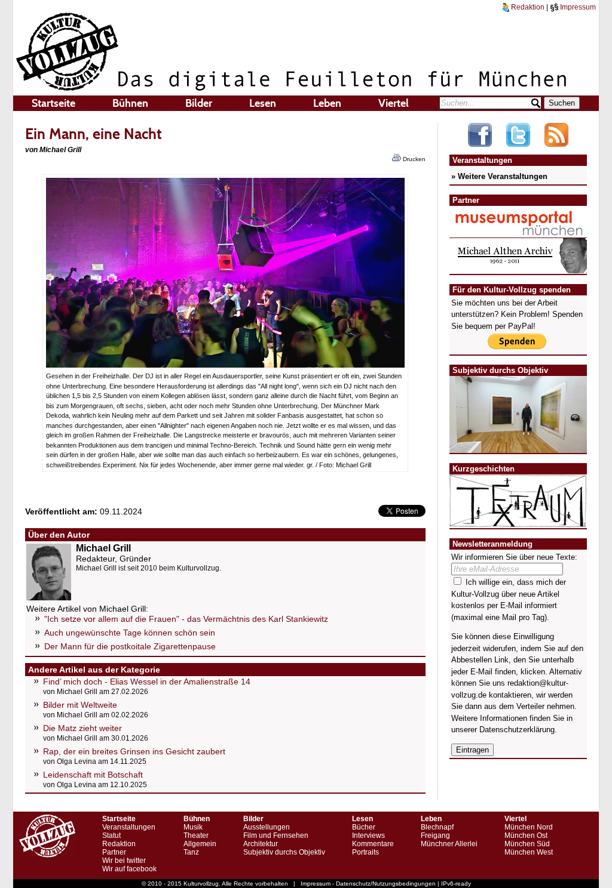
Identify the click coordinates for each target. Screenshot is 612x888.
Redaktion (526, 7)
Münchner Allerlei (449, 844)
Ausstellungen (266, 827)
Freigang (435, 835)
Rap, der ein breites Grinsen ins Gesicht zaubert (134, 751)
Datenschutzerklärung (517, 729)
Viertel (393, 103)
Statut (111, 835)
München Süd (527, 844)
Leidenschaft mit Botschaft (93, 774)
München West (528, 852)
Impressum (577, 7)
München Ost (525, 835)
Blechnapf (437, 827)
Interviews (368, 835)
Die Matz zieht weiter (82, 728)
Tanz (191, 852)
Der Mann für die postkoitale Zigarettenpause (130, 646)
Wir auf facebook (129, 869)
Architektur (260, 844)
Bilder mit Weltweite (80, 705)
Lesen (262, 103)
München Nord (528, 827)
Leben (327, 103)
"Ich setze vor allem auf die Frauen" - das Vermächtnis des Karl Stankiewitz (186, 619)
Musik (193, 827)
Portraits (365, 852)
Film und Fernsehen (275, 835)
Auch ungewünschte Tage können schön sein (129, 632)
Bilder (198, 103)
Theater (196, 835)
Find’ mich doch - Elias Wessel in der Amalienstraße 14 (146, 681)
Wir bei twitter (124, 860)
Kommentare (373, 844)
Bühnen (130, 103)
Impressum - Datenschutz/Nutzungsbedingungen (368, 883)
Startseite (53, 103)
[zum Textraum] (518, 520)
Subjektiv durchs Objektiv (284, 852)
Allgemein (199, 844)
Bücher (363, 827)
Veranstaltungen (128, 827)
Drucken (413, 159)
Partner (114, 852)
